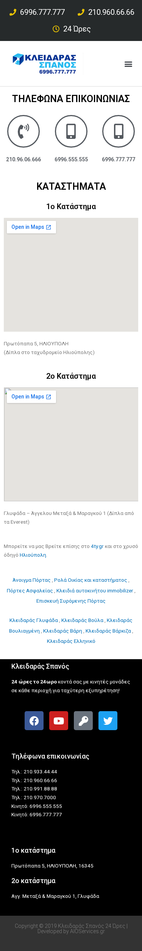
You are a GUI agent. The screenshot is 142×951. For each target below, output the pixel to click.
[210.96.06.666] (23, 131)
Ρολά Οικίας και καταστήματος (90, 580)
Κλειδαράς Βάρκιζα (108, 631)
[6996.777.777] (118, 131)
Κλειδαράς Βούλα (82, 620)
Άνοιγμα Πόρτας (31, 580)
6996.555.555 (71, 159)
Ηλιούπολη (33, 555)
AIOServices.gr (87, 931)
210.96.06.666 (23, 159)
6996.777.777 (118, 159)
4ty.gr (97, 546)
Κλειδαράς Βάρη (62, 631)
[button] (128, 63)
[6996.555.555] (71, 131)
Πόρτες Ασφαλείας (30, 590)
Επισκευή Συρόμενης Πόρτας (71, 601)
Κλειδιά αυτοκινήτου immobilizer (94, 590)
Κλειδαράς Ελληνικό (71, 641)
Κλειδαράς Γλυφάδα (33, 620)
